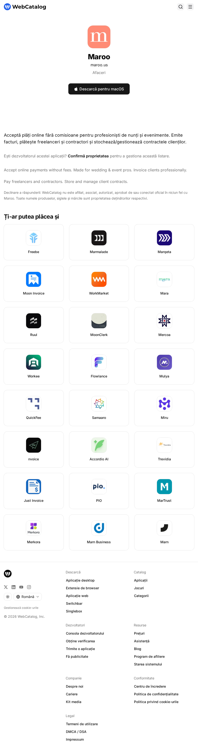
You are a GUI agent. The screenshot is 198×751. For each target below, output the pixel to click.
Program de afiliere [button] (149, 656)
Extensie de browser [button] (82, 588)
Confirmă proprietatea (88, 156)
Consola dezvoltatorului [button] (85, 633)
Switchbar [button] (74, 603)
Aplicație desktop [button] (80, 580)
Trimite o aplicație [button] (80, 649)
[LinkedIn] (13, 587)
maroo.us (99, 64)
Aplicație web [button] (77, 596)
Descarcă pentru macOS (101, 89)
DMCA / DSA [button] (76, 732)
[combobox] (28, 597)
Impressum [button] (75, 739)
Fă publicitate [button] (77, 656)
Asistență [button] (141, 641)
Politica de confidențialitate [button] (156, 694)
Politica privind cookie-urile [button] (156, 702)
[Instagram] (29, 587)
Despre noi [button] (74, 686)
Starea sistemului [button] (148, 664)
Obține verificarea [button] (80, 641)
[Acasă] (25, 7)
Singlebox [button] (74, 611)
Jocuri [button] (139, 588)
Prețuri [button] (139, 633)
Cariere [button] (72, 694)
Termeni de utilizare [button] (82, 724)
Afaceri (99, 72)
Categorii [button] (141, 596)
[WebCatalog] (8, 573)
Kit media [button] (73, 702)
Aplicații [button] (141, 580)
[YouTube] (21, 587)
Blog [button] (137, 649)
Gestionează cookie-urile (21, 608)
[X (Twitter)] (6, 587)
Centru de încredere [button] (150, 686)
